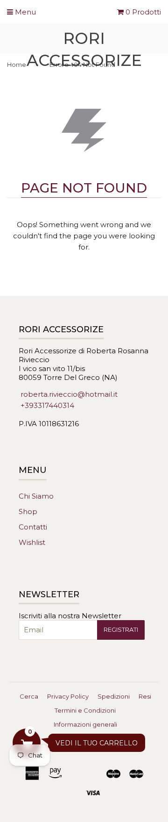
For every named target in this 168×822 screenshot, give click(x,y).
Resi (145, 696)
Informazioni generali (85, 724)
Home (16, 64)
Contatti (33, 526)
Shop (28, 511)
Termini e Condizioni (85, 710)
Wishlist (32, 542)
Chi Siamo (36, 496)
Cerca (29, 696)
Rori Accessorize (84, 49)
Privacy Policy (68, 696)
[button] (27, 743)
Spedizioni (114, 696)
